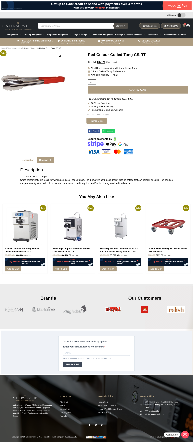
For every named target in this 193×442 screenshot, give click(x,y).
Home (3, 48)
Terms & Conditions (107, 405)
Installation (103, 402)
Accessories (153, 35)
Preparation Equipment (57, 35)
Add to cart (138, 89)
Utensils (26, 48)
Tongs (33, 48)
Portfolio (63, 416)
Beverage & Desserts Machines (128, 35)
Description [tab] (28, 160)
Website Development (158, 437)
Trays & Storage (80, 35)
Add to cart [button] (13, 269)
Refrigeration (12, 35)
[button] (59, 56)
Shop (9, 48)
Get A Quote (65, 412)
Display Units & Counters (175, 35)
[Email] (185, 434)
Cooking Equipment (33, 35)
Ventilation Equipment (103, 35)
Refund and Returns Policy (110, 409)
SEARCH (120, 26)
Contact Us (65, 409)
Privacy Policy (104, 412)
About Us (64, 402)
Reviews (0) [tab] (45, 160)
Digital (174, 437)
